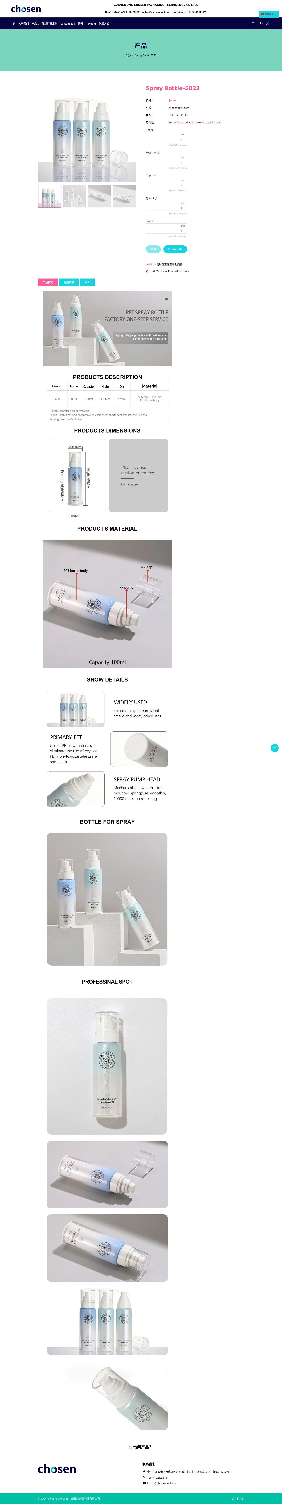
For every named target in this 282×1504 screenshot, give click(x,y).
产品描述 (48, 282)
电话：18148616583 (116, 12)
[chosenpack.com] (26, 8)
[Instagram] (242, 1498)
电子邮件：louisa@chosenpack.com (150, 12)
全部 (128, 55)
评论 (87, 282)
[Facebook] (238, 1498)
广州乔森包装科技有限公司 (84, 1498)
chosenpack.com (179, 107)
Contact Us (175, 249)
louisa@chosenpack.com (162, 1483)
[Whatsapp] (233, 1498)
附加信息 (69, 282)
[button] (269, 14)
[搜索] (262, 23)
